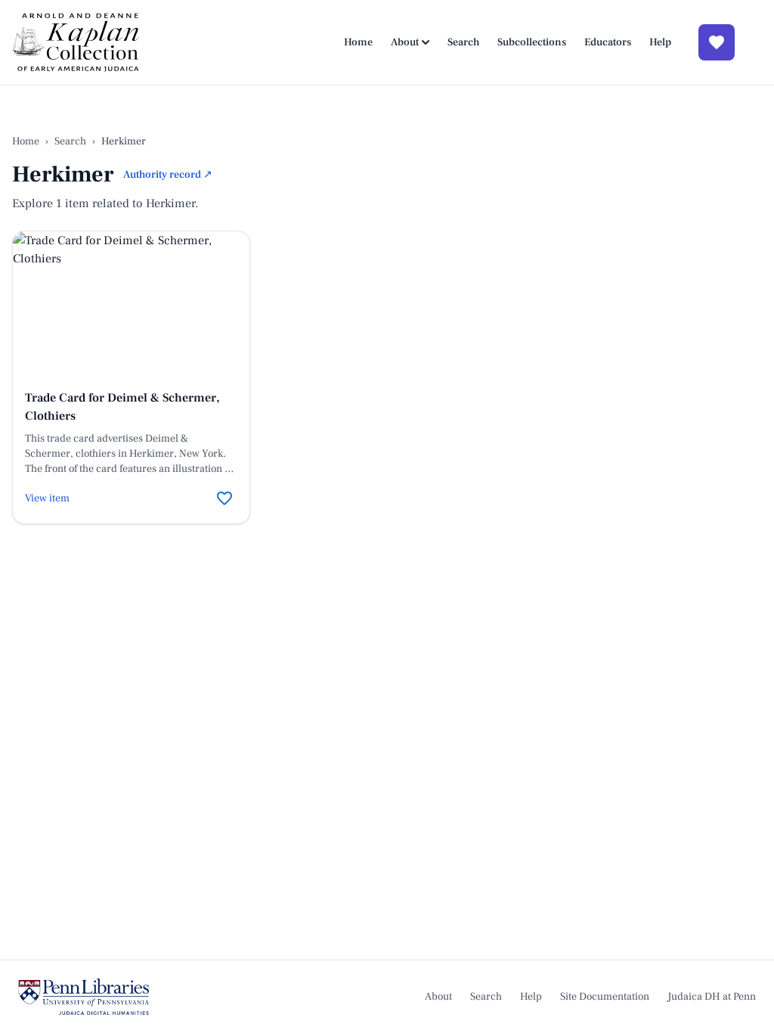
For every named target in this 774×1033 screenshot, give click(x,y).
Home (358, 42)
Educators (607, 42)
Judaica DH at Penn (711, 997)
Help (660, 42)
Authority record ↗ (167, 174)
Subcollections (531, 42)
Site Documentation (604, 997)
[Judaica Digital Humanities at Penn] (83, 997)
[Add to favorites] (224, 498)
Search (463, 42)
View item (47, 498)
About (405, 42)
